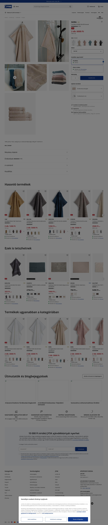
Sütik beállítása (32, 519)
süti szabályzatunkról (47, 513)
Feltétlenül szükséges (56, 519)
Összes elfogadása (78, 519)
